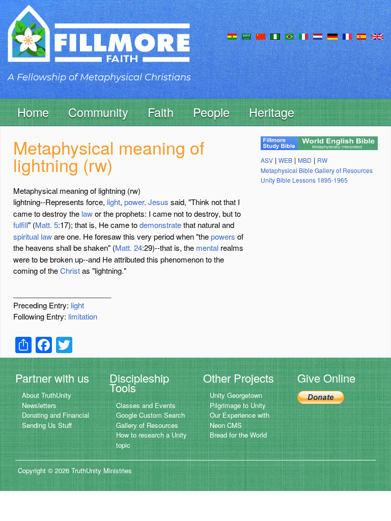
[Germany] (332, 36)
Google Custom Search (150, 415)
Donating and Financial (55, 415)
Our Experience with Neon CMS (239, 420)
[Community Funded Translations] (377, 36)
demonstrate (160, 224)
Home (33, 112)
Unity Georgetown (236, 395)
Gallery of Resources (147, 425)
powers (223, 236)
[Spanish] (361, 36)
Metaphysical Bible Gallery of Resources (317, 170)
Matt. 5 (46, 224)
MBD (305, 160)
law (87, 213)
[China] (260, 36)
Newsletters (39, 405)
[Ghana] (232, 36)
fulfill (20, 224)
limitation (82, 316)
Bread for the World (238, 435)
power (134, 201)
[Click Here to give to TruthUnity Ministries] (320, 396)
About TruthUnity (46, 395)
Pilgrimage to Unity (238, 405)
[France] (347, 36)
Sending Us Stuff (47, 425)
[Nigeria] (275, 36)
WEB (285, 160)
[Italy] (303, 36)
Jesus (158, 201)
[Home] (99, 42)
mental (207, 247)
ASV (267, 160)
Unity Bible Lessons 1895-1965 (304, 180)
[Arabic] (246, 36)
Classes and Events (146, 405)
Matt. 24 (128, 247)
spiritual (26, 236)
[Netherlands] (317, 36)
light (113, 201)
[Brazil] (289, 36)
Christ (70, 270)
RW (322, 160)
